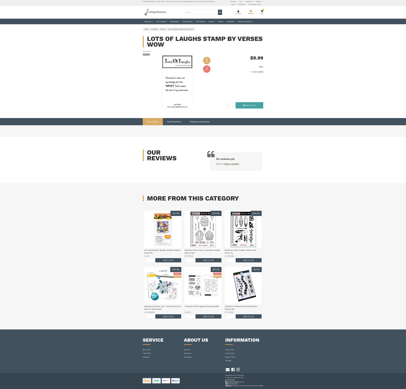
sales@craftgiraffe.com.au (235, 382)
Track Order (147, 353)
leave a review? (231, 164)
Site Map (228, 360)
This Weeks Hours (254, 4)
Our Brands (187, 357)
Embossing (187, 22)
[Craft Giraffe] (155, 12)
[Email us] (228, 369)
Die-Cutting (161, 22)
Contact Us (249, 1)
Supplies (230, 22)
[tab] (153, 121)
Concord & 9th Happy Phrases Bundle (201, 306)
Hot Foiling (200, 22)
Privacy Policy (229, 353)
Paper (211, 22)
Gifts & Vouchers (245, 22)
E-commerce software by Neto (234, 377)
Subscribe (242, 4)
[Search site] (220, 12)
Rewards (233, 1)
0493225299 (230, 380)
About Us (187, 350)
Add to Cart (250, 105)
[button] (256, 72)
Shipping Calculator (200, 121)
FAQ (241, 1)
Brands (258, 1)
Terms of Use (229, 350)
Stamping (174, 22)
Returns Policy (230, 357)
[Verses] (261, 66)
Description (153, 121)
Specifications (174, 121)
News (233, 4)
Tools (220, 22)
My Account (147, 350)
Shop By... (148, 22)
